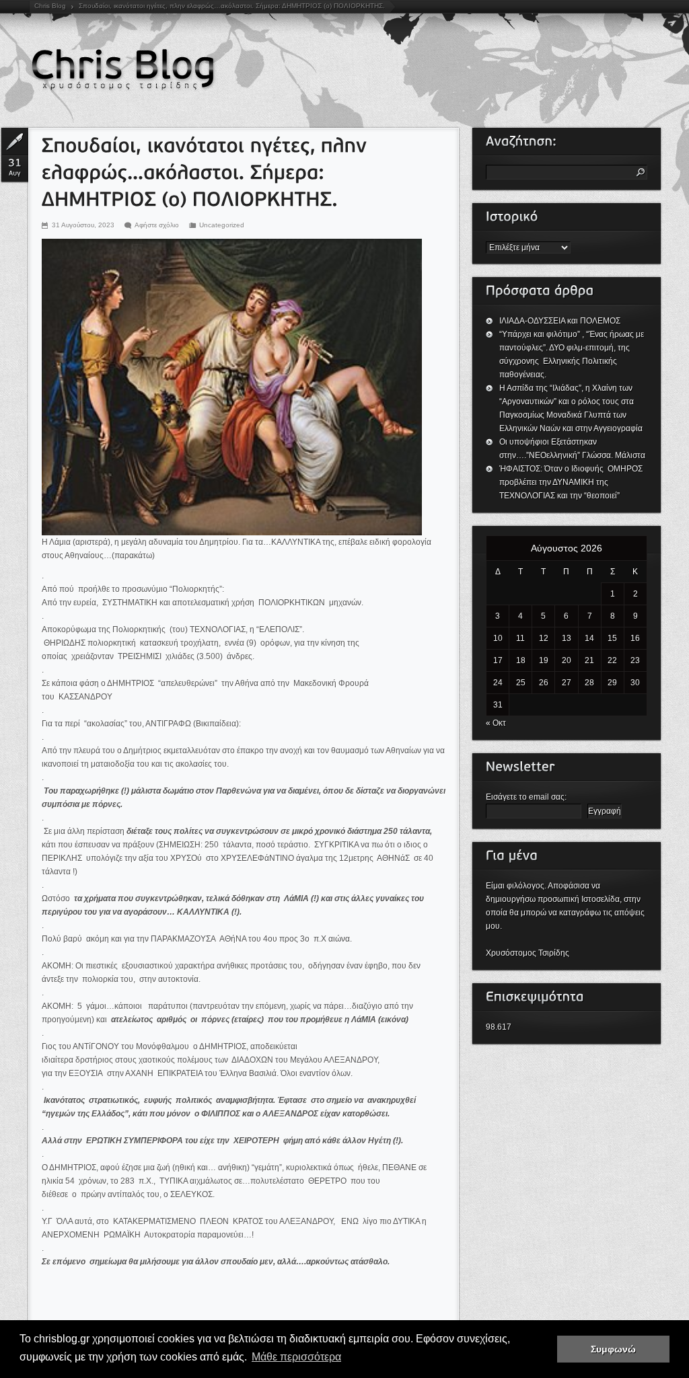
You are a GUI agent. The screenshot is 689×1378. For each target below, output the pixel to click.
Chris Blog (50, 5)
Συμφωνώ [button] (613, 1349)
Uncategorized (221, 225)
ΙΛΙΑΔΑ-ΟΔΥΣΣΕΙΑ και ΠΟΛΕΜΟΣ (559, 321)
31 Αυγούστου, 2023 (83, 225)
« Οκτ (496, 723)
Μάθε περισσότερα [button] (296, 1357)
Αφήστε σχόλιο (157, 225)
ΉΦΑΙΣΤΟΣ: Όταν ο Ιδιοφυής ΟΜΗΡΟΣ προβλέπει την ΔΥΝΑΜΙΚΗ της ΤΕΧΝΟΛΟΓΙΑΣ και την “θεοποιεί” (572, 482)
